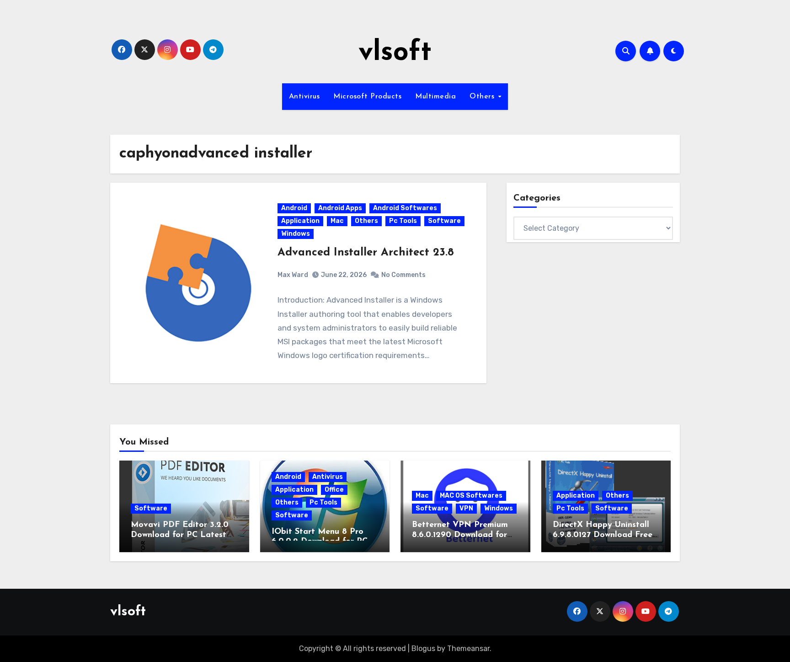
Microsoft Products (367, 96)
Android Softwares (405, 208)
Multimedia (435, 96)
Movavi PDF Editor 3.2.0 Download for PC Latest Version (180, 535)
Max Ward (293, 275)
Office (334, 490)
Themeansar (468, 648)
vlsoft (395, 53)
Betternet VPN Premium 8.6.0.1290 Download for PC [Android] (460, 535)
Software (444, 221)
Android (294, 208)
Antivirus (304, 96)
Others (483, 96)
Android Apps (340, 208)
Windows (295, 234)
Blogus (423, 648)
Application (300, 221)
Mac (337, 221)
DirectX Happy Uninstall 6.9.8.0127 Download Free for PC (602, 535)
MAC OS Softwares (471, 495)
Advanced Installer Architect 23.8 (366, 252)
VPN (466, 508)
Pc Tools (403, 221)
